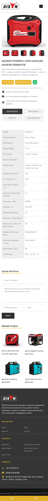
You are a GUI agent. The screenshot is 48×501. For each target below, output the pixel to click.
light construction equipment (31, 449)
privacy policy (6, 493)
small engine (6, 448)
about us (5, 431)
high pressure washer (32, 444)
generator (5, 444)
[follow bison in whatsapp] (35, 82)
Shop (26, 427)
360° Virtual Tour (41, 6)
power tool (6, 454)
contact (27, 431)
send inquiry (8, 82)
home (4, 427)
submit (8, 315)
